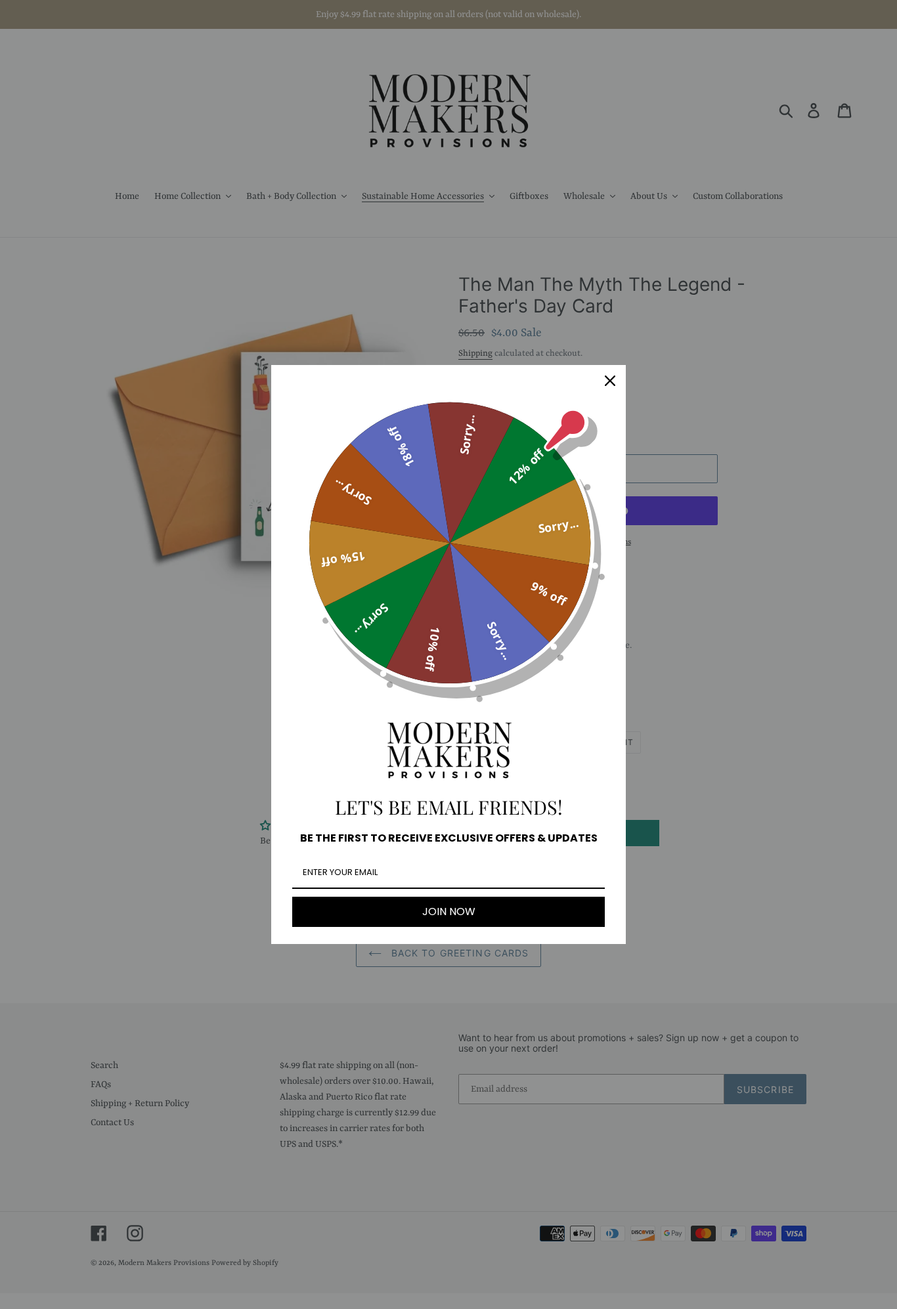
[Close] (610, 381)
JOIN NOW (448, 911)
